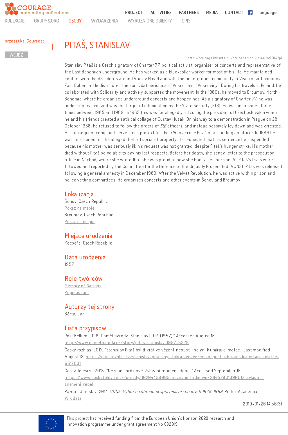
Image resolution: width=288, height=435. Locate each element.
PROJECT (134, 12)
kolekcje (14, 20)
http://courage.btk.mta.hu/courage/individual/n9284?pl (235, 58)
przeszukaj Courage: (24, 41)
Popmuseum (77, 292)
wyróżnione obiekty (150, 20)
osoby (75, 20)
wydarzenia (104, 20)
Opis (186, 20)
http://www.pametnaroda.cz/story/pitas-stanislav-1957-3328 (127, 342)
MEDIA (212, 12)
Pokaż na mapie (80, 208)
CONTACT (234, 12)
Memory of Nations (83, 285)
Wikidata (73, 398)
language (267, 12)
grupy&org (46, 20)
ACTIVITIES (161, 12)
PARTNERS (189, 12)
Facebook (251, 12)
